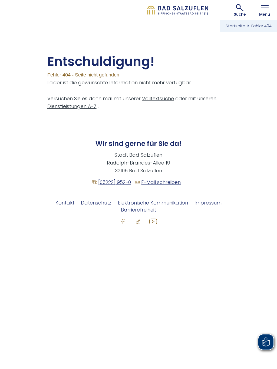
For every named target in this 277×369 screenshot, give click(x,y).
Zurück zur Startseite (177, 10)
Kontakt (64, 202)
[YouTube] (153, 221)
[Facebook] (123, 221)
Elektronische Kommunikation (153, 202)
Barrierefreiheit (138, 209)
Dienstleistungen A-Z (72, 106)
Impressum (208, 202)
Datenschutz (96, 202)
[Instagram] (137, 221)
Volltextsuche (158, 98)
